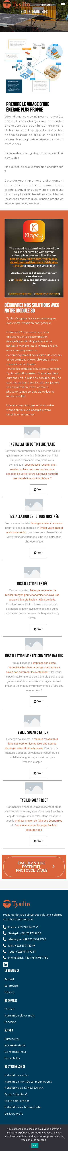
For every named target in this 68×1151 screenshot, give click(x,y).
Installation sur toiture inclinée (24, 1088)
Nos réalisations (15, 1045)
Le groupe (11, 985)
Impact (9, 992)
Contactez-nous (15, 1052)
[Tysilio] (16, 5)
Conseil (9, 1009)
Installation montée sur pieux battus (28, 1081)
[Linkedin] (5, 964)
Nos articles (12, 1058)
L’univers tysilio (14, 1113)
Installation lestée (16, 1075)
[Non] (63, 1137)
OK (35, 1145)
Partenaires (12, 1039)
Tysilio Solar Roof (16, 1094)
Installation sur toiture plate (23, 1107)
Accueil (9, 979)
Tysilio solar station (17, 1101)
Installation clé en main (19, 1015)
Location (10, 1022)
